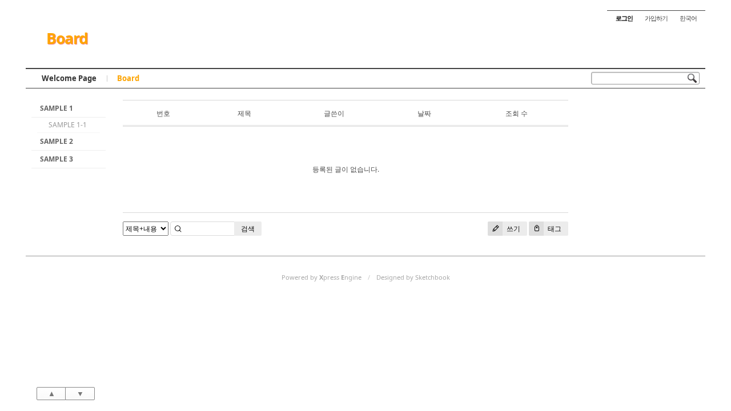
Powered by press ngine (322, 277)
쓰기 (512, 228)
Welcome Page (69, 78)
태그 (553, 228)
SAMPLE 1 (56, 108)
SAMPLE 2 (56, 141)
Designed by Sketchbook (413, 277)
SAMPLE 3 (56, 159)
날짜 (424, 113)
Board (67, 38)
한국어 (688, 18)
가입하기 (656, 18)
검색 (248, 228)
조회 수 (516, 113)
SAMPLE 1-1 (68, 125)
